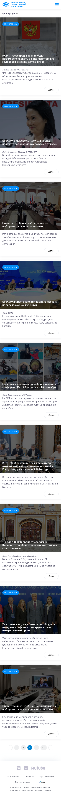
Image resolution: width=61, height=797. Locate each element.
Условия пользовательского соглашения (30, 787)
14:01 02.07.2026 (10, 349)
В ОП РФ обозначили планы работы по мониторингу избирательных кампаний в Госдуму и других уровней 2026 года (28, 466)
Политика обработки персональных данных (30, 790)
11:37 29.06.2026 (10, 593)
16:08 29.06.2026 (10, 510)
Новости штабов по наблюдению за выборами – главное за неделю (25, 225)
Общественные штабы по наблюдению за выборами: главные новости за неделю (29, 707)
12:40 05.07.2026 (10, 106)
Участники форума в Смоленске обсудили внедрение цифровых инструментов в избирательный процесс (29, 627)
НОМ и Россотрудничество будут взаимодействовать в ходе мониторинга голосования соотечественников (28, 58)
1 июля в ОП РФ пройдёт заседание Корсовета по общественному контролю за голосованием (30, 545)
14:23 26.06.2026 (10, 671)
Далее (51, 90)
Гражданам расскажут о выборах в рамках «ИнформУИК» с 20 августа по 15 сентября (29, 386)
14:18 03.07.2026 (10, 188)
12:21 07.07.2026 (10, 24)
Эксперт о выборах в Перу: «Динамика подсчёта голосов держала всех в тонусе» (29, 142)
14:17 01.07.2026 (10, 432)
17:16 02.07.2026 (10, 267)
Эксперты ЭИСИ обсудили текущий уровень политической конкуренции (30, 303)
